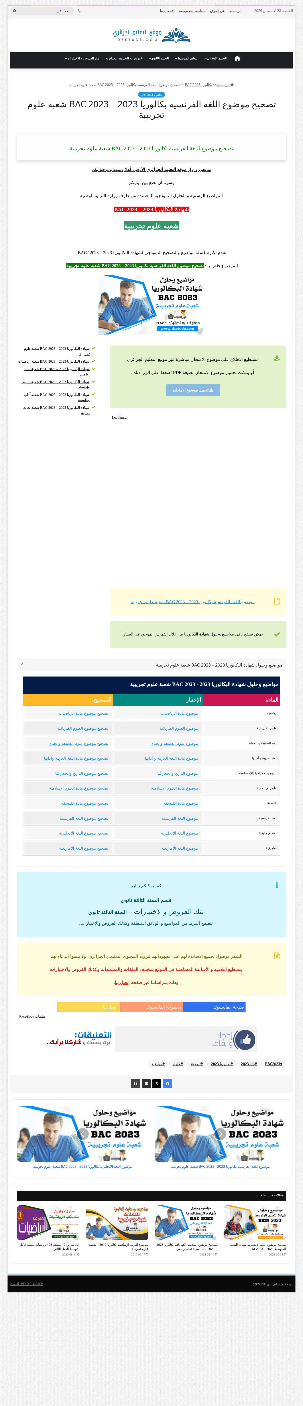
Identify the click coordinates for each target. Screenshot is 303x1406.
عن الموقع (217, 10)
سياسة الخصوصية (192, 10)
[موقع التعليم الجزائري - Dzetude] (152, 35)
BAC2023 (272, 1063)
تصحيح (196, 1063)
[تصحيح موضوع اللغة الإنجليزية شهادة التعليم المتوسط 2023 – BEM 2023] (255, 1222)
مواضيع (157, 1063)
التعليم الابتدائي (217, 58)
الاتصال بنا (167, 10)
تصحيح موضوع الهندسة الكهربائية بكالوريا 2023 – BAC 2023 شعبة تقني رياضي (186, 1246)
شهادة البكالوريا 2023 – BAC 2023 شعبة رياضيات (54, 361)
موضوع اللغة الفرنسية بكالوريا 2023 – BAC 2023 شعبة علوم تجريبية (193, 601)
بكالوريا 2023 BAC (198, 84)
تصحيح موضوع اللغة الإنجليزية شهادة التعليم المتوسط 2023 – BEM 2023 (258, 1246)
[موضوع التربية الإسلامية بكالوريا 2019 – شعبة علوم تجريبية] (117, 1222)
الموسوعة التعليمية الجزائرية (124, 58)
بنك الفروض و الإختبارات (83, 58)
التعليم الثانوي (160, 58)
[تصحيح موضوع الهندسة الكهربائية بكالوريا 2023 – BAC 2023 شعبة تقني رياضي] (186, 1222)
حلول (177, 1063)
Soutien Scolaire (26, 1283)
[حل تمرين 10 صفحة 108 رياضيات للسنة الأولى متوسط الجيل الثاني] (48, 1222)
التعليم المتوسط (188, 58)
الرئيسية (235, 10)
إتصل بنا (122, 982)
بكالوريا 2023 (220, 1063)
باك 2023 (248, 1063)
